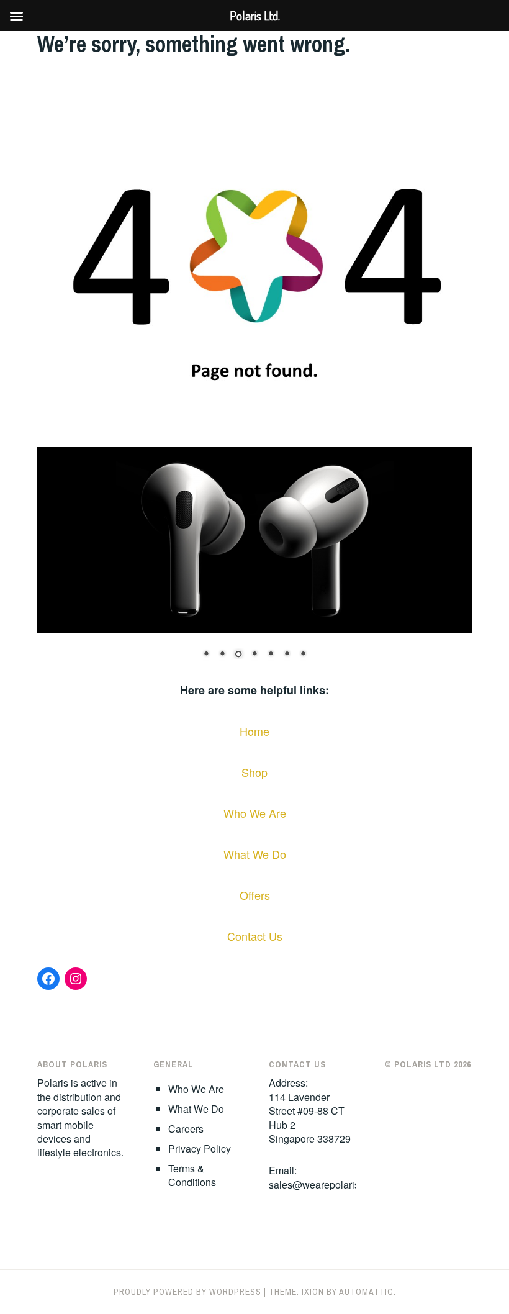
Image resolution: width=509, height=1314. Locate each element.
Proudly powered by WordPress (187, 1291)
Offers (255, 895)
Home (254, 731)
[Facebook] (48, 978)
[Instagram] (76, 978)
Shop (254, 772)
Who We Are (254, 813)
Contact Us (254, 936)
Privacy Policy (199, 1148)
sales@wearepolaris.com (325, 1184)
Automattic (366, 1291)
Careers (186, 1128)
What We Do (254, 854)
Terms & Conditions (192, 1175)
